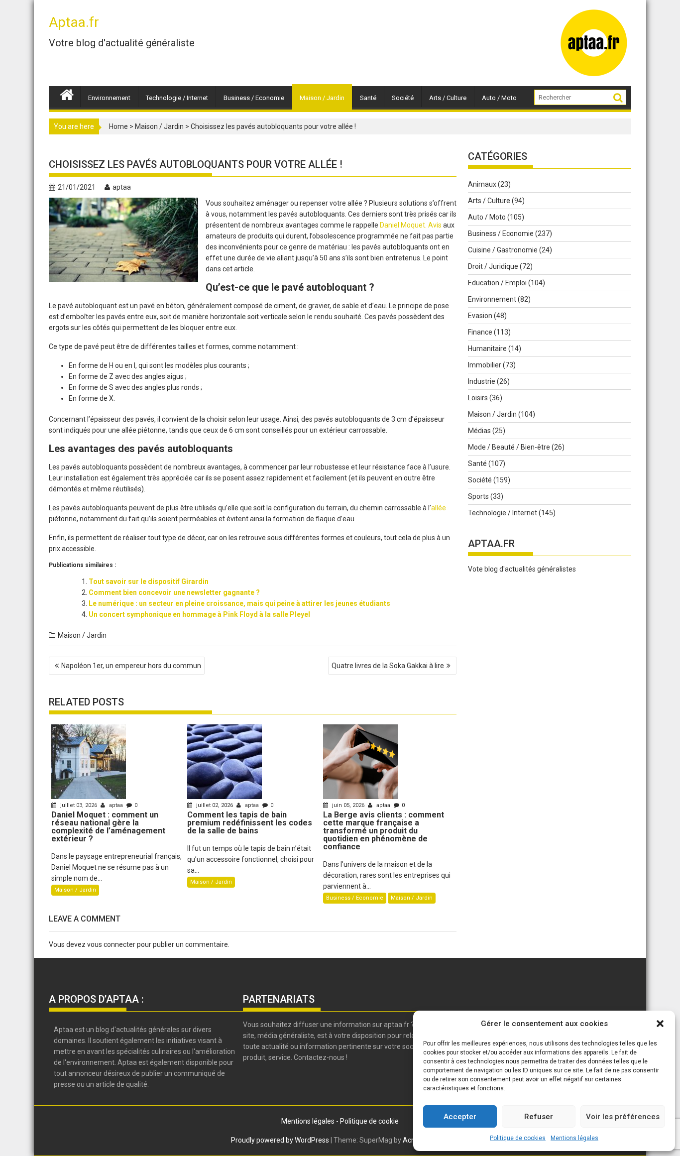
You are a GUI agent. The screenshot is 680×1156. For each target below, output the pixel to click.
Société (403, 98)
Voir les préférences (623, 1116)
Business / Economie (254, 98)
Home (118, 126)
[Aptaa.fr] (67, 93)
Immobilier (484, 365)
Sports (478, 496)
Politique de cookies (518, 1138)
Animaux (482, 184)
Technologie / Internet (177, 98)
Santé (368, 98)
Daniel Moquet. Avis (411, 225)
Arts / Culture (447, 98)
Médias (479, 431)
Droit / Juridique (493, 266)
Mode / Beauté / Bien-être (509, 447)
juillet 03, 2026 (79, 805)
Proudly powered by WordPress (280, 1140)
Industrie (481, 381)
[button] (660, 1024)
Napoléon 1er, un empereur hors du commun (131, 666)
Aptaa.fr (74, 22)
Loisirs (478, 398)
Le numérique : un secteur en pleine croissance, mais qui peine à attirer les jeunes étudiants (239, 603)
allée (438, 508)
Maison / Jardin (322, 98)
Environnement (109, 98)
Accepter (460, 1116)
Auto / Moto (499, 98)
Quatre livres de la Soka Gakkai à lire (388, 666)
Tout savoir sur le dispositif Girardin (149, 581)
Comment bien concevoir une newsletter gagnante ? (174, 592)
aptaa (122, 187)
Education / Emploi (497, 283)
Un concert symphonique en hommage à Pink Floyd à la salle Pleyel (199, 614)
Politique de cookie (369, 1121)
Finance (480, 332)
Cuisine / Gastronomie (503, 250)
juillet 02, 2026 (214, 805)
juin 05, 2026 (348, 805)
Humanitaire (487, 348)
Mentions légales (574, 1138)
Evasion (480, 316)
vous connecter (111, 944)
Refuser (538, 1116)
